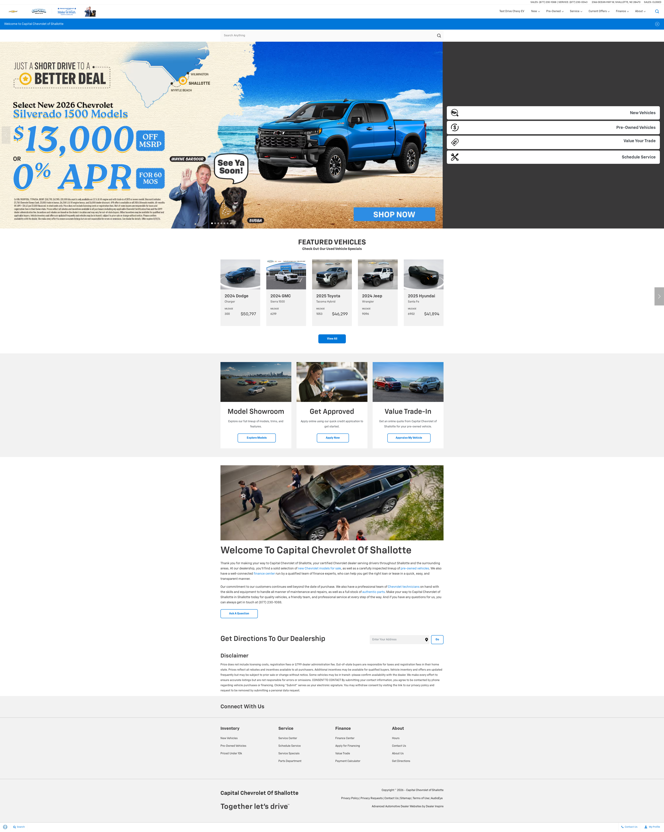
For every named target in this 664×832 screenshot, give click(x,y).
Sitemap (405, 798)
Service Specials (288, 753)
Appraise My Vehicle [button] (409, 438)
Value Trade (342, 753)
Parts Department (289, 761)
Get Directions (401, 761)
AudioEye (437, 798)
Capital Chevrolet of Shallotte (425, 790)
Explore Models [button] (257, 438)
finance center (264, 573)
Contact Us (399, 746)
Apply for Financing (347, 746)
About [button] (639, 12)
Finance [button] (621, 12)
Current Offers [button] (597, 12)
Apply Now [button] (333, 438)
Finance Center (344, 738)
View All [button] (332, 338)
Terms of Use (421, 798)
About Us (398, 753)
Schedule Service (289, 746)
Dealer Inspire (435, 806)
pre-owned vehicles (415, 568)
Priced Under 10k (231, 753)
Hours (395, 738)
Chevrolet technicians (403, 586)
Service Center (287, 738)
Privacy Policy (350, 798)
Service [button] (574, 12)
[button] (657, 11)
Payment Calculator (347, 761)
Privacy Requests (372, 798)
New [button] (534, 12)
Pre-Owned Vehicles (233, 746)
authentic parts (373, 592)
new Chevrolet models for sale (319, 568)
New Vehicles (229, 738)
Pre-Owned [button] (553, 12)
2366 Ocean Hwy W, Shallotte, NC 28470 (616, 2)
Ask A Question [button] (239, 613)
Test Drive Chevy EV (511, 11)
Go (437, 639)
